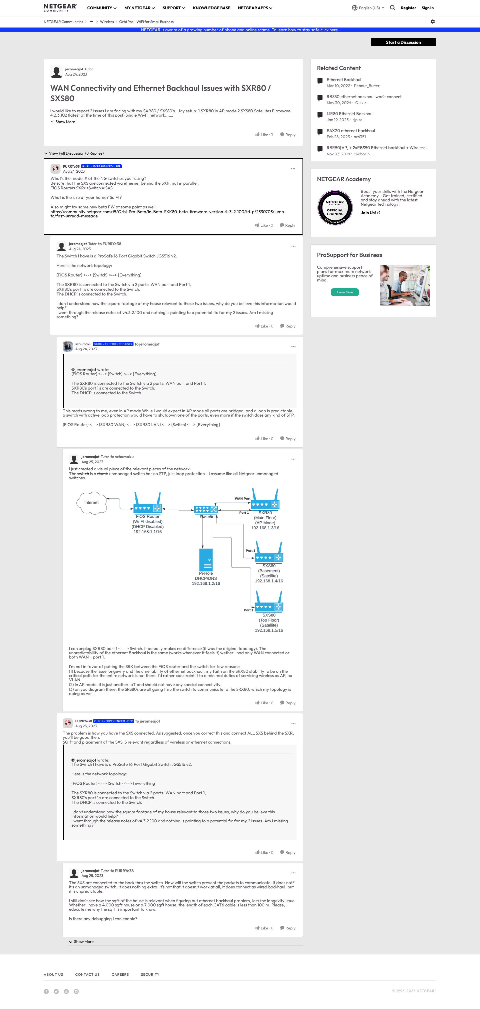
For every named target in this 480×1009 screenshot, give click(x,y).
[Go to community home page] (60, 8)
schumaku (83, 344)
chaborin (362, 154)
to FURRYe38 (109, 244)
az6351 (360, 137)
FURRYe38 (71, 166)
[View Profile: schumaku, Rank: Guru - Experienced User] (68, 347)
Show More (65, 122)
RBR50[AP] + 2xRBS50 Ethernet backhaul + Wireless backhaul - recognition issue (376, 147)
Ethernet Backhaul (344, 79)
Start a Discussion (403, 42)
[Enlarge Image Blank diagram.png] (182, 560)
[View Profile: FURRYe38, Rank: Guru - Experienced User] (55, 169)
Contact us (87, 974)
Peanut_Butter (367, 86)
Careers (120, 974)
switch (83, 473)
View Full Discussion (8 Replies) (76, 153)
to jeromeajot (147, 344)
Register (408, 7)
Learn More (345, 292)
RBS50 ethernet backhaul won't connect (364, 96)
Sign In (428, 7)
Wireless (107, 21)
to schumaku (122, 457)
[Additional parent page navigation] (91, 21)
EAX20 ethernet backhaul (351, 130)
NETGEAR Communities (63, 21)
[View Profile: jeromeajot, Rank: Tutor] (56, 71)
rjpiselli (359, 120)
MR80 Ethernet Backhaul (350, 113)
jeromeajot (74, 69)
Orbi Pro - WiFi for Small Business (146, 21)
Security (150, 974)
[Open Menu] (432, 21)
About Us (53, 974)
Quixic (360, 103)
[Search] (393, 8)
